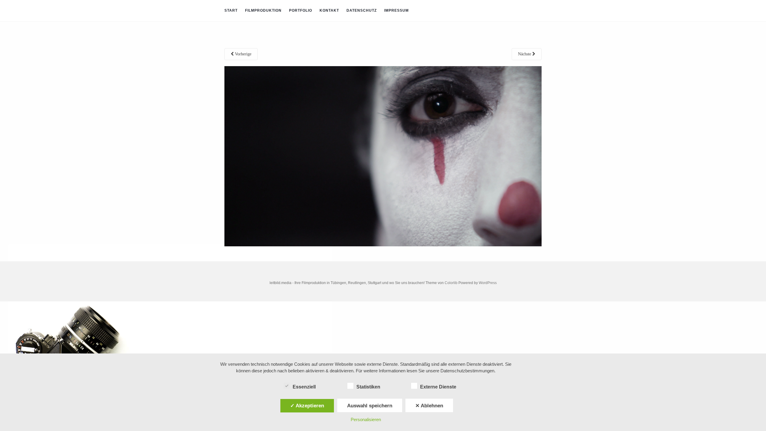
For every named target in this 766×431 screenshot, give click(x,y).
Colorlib (451, 283)
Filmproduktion (263, 10)
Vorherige (242, 54)
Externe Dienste (438, 386)
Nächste (525, 54)
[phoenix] (383, 156)
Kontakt (329, 10)
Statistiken (368, 386)
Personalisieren (366, 419)
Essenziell (304, 386)
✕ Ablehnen (429, 405)
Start (231, 10)
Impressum (396, 10)
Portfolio (300, 10)
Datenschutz (361, 10)
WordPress (488, 283)
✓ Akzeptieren (307, 405)
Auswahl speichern (369, 405)
